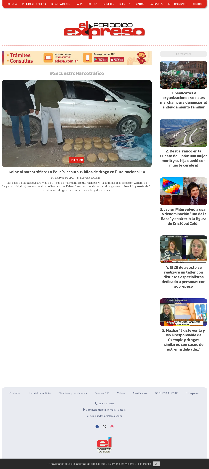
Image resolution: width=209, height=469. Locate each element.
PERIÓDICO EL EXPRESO (34, 3)
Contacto (14, 393)
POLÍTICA (92, 3)
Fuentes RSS (102, 393)
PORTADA (12, 3)
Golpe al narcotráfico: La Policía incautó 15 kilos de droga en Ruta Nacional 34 (77, 171)
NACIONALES (156, 3)
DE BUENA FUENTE (60, 3)
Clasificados (140, 393)
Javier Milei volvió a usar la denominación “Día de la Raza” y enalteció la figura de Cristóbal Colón (184, 216)
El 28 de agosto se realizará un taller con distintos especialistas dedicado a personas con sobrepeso (183, 276)
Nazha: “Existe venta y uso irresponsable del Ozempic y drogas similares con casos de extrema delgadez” (184, 339)
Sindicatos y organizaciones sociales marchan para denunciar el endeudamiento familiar (183, 100)
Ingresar (194, 393)
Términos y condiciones (73, 393)
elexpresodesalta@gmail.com (104, 415)
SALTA (79, 3)
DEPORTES (125, 3)
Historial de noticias (39, 393)
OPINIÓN (140, 3)
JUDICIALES (108, 3)
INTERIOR (197, 3)
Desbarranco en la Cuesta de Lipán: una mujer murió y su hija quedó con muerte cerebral (183, 158)
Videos (121, 393)
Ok (156, 463)
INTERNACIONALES (177, 3)
